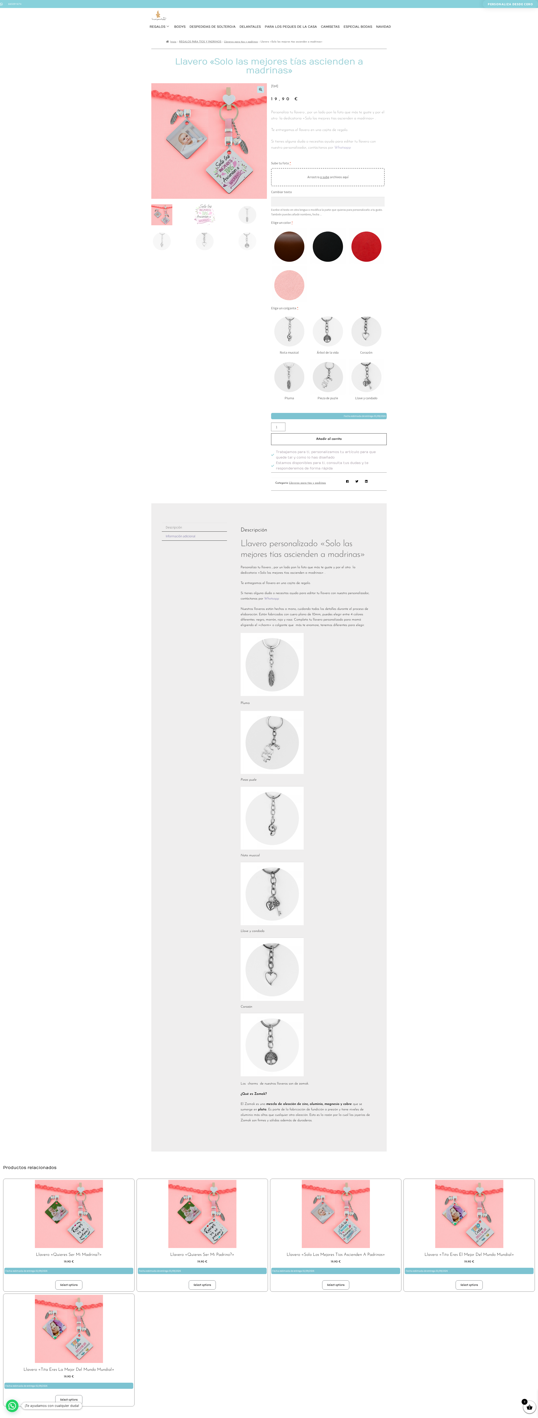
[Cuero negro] (327, 245)
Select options (69, 1285)
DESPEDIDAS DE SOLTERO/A (213, 27)
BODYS (180, 27)
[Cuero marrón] (289, 245)
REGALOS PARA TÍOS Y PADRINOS (200, 42)
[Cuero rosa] (289, 284)
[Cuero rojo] (366, 245)
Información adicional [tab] (180, 536)
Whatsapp (343, 148)
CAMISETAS (330, 27)
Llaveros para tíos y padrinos (241, 42)
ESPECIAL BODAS (358, 27)
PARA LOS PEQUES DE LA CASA (291, 27)
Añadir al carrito (329, 439)
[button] (260, 89)
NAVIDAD (383, 27)
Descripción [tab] (174, 527)
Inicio (173, 42)
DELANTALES (250, 27)
